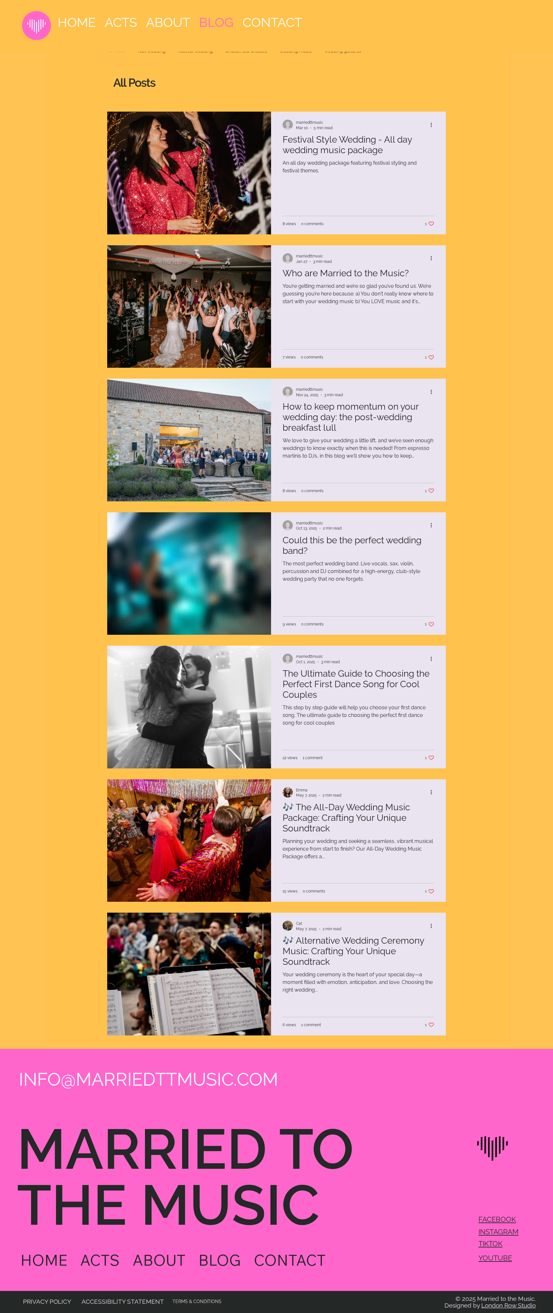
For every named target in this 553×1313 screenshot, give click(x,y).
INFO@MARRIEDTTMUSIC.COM (148, 1079)
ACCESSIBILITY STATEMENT (123, 1301)
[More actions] (433, 125)
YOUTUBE (495, 1258)
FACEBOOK (497, 1219)
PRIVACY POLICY (47, 1301)
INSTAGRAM (498, 1232)
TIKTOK (490, 1244)
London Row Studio (508, 1305)
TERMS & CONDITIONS (196, 1301)
